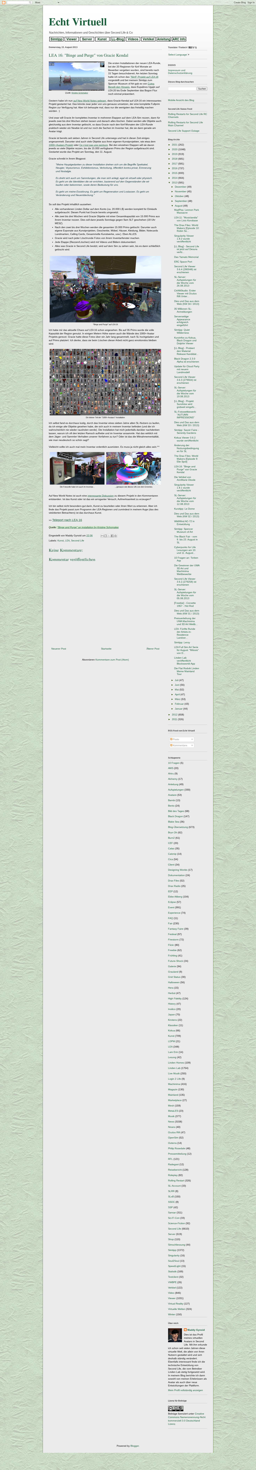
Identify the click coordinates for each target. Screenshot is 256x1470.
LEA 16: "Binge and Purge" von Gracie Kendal (185, 469)
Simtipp (172, 1250)
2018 (175, 158)
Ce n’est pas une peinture (93, 145)
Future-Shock (175, 961)
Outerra (172, 1143)
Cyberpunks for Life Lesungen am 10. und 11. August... (185, 550)
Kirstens (172, 1019)
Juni (177, 684)
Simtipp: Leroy (182, 642)
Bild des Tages (176, 811)
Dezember (181, 186)
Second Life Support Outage (183, 130)
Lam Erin (173, 1052)
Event (171, 907)
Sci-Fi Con (174, 1218)
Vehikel (172, 1287)
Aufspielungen (176, 789)
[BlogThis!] (105, 536)
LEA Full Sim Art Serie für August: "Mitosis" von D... (186, 650)
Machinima (174, 1084)
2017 (175, 163)
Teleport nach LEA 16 (67, 520)
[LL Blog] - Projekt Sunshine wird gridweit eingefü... (185, 404)
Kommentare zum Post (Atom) (112, 659)
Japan (171, 1014)
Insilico (172, 1009)
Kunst (60, 540)
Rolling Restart (176, 1180)
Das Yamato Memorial (186, 257)
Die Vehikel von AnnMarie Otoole (184, 478)
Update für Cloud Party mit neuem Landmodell (186, 369)
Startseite (106, 648)
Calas (171, 848)
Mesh (171, 1105)
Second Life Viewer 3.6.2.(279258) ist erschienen (185, 581)
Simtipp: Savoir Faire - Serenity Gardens (186, 431)
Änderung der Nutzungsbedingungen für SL (186, 448)
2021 (175, 144)
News (171, 1121)
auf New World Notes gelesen (89, 100)
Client (171, 864)
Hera (170, 987)
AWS (170, 768)
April (177, 694)
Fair (170, 923)
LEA (67, 540)
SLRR (171, 1191)
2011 (175, 719)
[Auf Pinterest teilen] (115, 536)
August (179, 205)
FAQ (170, 918)
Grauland (173, 971)
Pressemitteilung (177, 1153)
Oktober (179, 196)
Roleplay (173, 1175)
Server (171, 1234)
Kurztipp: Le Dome (184, 508)
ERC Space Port (183, 261)
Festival (172, 934)
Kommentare (179, 745)
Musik (171, 1116)
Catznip (172, 853)
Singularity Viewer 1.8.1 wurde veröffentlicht (184, 487)
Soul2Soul (173, 1260)
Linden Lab (174, 1068)
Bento (171, 805)
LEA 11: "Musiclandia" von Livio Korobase (186, 219)
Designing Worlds (177, 869)
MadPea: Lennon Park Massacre (186, 211)
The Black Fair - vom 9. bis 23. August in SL (186, 539)
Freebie (172, 950)
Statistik (172, 1271)
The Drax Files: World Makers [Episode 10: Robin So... (186, 228)
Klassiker (173, 1025)
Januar (179, 708)
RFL (170, 1159)
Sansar (172, 1212)
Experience (174, 912)
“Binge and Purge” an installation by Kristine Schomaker (88, 527)
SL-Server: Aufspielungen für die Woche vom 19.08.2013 (185, 392)
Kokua (171, 1030)
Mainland (173, 1094)
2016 (175, 168)
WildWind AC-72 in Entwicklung (184, 523)
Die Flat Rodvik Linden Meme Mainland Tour (186, 671)
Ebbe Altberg (175, 896)
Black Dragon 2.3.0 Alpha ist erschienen (186, 360)
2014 (175, 177)
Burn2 (171, 837)
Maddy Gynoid (196, 1329)
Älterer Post (152, 648)
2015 (175, 173)
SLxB (171, 1196)
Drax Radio (174, 886)
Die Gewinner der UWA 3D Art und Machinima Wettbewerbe (186, 569)
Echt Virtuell (78, 21)
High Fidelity (175, 998)
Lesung (172, 1057)
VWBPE (172, 1282)
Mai (177, 689)
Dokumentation (176, 875)
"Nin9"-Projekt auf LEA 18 (144, 76)
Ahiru (171, 773)
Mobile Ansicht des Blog (181, 100)
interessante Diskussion (101, 495)
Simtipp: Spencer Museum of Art (183, 530)
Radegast (173, 1164)
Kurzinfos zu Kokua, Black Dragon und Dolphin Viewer (185, 340)
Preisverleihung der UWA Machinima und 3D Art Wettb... (186, 621)
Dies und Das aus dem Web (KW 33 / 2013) (186, 424)
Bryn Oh (172, 832)
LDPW (171, 1041)
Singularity (174, 1255)
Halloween (174, 982)
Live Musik (174, 1073)
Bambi (171, 800)
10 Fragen (174, 763)
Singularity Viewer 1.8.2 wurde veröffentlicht (184, 238)
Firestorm (173, 939)
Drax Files (173, 880)
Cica (170, 859)
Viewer (172, 1298)
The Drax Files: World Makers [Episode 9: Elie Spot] (186, 458)
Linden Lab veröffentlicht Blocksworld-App (184, 660)
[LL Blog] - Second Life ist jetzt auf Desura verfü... (186, 249)
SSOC (171, 1202)
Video (171, 1292)
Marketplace (175, 1100)
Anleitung (173, 784)
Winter (171, 1314)
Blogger (134, 1445)
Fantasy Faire (175, 928)
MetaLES (173, 1110)
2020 (175, 149)
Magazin (172, 1089)
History (172, 1003)
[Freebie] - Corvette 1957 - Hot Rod (185, 604)
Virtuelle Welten (176, 1309)
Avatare (172, 795)
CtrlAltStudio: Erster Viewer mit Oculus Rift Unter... (185, 293)
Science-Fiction (176, 1223)
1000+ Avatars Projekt (61, 145)
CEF (170, 843)
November (181, 191)
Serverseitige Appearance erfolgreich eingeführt (182, 321)
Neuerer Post (58, 648)
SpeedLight (174, 1266)
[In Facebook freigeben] (112, 536)
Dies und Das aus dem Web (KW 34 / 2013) (186, 302)
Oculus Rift (174, 1132)
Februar (179, 703)
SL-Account (174, 1185)
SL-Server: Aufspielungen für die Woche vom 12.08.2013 (185, 499)
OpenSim (173, 1137)
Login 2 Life (174, 1078)
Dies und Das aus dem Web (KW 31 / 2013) (186, 612)
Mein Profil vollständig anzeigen (185, 1390)
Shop (171, 1239)
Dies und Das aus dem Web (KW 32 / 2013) (186, 515)
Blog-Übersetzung (178, 827)
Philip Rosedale (176, 1148)
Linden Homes (176, 1062)
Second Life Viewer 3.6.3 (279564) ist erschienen (185, 380)
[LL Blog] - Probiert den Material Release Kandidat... (186, 351)
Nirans (171, 1127)
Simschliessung (176, 1244)
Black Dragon (175, 816)
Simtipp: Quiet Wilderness (182, 331)
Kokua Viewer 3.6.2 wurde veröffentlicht (186, 439)
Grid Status (174, 977)
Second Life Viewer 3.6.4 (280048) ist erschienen (185, 269)
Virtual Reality (175, 1303)
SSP (170, 1207)
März (178, 699)
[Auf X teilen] (109, 536)
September (181, 201)
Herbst (171, 993)
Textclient (173, 1276)
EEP (170, 891)
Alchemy (172, 779)
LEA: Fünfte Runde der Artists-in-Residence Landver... (184, 633)
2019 (175, 154)
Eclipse (172, 902)
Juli (177, 680)
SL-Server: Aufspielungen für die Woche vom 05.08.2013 (185, 593)
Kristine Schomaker (80, 93)
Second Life (77, 540)
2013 (175, 182)
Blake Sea (173, 821)
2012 (175, 714)
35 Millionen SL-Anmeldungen (183, 310)
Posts (175, 739)
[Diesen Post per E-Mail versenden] (102, 536)
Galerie (172, 966)
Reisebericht (175, 1169)
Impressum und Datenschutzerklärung (180, 72)
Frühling (172, 955)
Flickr (171, 945)
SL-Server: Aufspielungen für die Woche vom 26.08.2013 (185, 281)
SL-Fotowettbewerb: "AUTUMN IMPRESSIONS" (185, 414)
